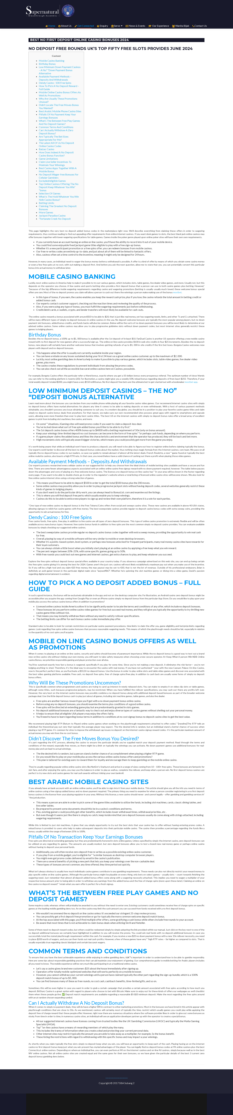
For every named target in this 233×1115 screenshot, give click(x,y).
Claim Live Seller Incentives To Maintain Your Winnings (55, 163)
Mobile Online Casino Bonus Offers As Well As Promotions (60, 94)
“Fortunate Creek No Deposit (55, 218)
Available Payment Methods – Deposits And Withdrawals (55, 78)
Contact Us (200, 25)
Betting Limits (46, 202)
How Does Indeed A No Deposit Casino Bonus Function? (56, 154)
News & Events (136, 25)
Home (51, 25)
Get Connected (85, 25)
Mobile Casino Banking (51, 60)
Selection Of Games (49, 193)
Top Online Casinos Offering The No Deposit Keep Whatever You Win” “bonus (58, 187)
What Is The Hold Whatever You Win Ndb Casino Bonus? (59, 198)
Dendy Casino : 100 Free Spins (55, 82)
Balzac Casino (46, 149)
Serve (117, 25)
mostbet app (191, 382)
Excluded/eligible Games (52, 180)
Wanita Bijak (182, 25)
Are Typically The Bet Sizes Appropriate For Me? (53, 138)
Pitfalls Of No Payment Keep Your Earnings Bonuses (57, 116)
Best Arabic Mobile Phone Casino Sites (60, 111)
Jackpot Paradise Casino (52, 215)
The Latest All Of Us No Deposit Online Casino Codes (56, 144)
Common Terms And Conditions (56, 126)
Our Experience (160, 25)
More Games (46, 212)
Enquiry (103, 25)
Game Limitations (48, 158)
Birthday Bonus (47, 63)
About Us (66, 25)
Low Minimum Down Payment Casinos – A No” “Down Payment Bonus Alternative (60, 70)
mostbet (177, 292)
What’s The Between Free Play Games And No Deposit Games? (59, 122)
